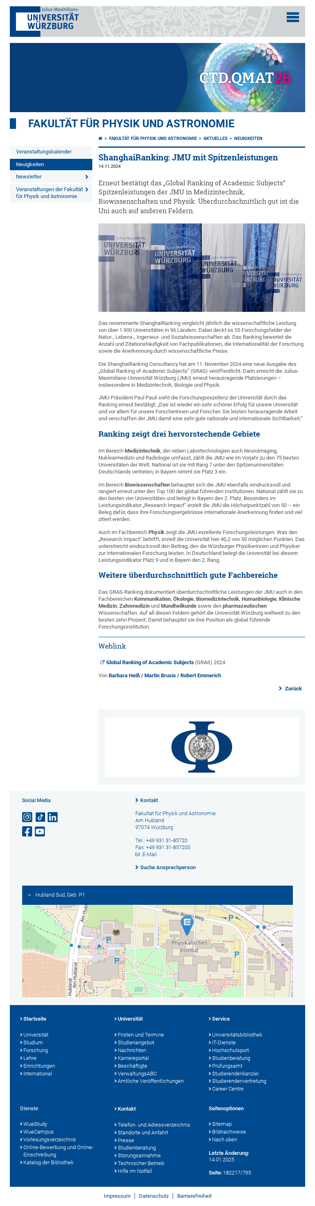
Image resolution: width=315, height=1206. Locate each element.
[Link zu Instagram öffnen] (28, 817)
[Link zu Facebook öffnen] (28, 832)
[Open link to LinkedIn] (53, 817)
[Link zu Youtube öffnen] (40, 832)
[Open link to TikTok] (40, 817)
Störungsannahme (139, 1155)
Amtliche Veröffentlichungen (151, 1081)
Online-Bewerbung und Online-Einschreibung (58, 1151)
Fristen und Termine (141, 1035)
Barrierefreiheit (194, 1196)
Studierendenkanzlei (235, 1074)
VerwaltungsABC (137, 1074)
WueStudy (35, 1124)
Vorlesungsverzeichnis (49, 1139)
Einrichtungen (39, 1066)
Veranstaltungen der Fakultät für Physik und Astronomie (49, 192)
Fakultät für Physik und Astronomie (131, 123)
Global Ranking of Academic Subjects (150, 662)
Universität (35, 1035)
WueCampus (38, 1132)
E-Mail (149, 854)
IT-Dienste (224, 1042)
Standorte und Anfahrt (143, 1132)
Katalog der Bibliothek (48, 1162)
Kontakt (149, 800)
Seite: (215, 1173)
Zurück (293, 688)
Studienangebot (136, 1042)
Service (221, 1019)
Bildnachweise (229, 1132)
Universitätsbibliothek (237, 1035)
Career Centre (228, 1089)
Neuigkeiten (30, 164)
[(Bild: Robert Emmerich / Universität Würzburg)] (201, 310)
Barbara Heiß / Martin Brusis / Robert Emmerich (165, 675)
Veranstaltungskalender (43, 152)
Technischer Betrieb (141, 1163)
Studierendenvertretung (239, 1081)
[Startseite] (100, 138)
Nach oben (224, 1139)
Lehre (30, 1058)
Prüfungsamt (227, 1066)
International (37, 1074)
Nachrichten (132, 1050)
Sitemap (222, 1124)
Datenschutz (154, 1196)
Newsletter (28, 177)
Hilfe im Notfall (135, 1171)
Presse (126, 1140)
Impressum (117, 1196)
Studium (33, 1042)
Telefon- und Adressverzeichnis (154, 1125)
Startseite (34, 1019)
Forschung (35, 1050)
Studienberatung (231, 1058)
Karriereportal (133, 1058)
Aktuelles (215, 138)
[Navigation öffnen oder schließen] (293, 17)
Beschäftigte (132, 1066)
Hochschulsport (230, 1050)
